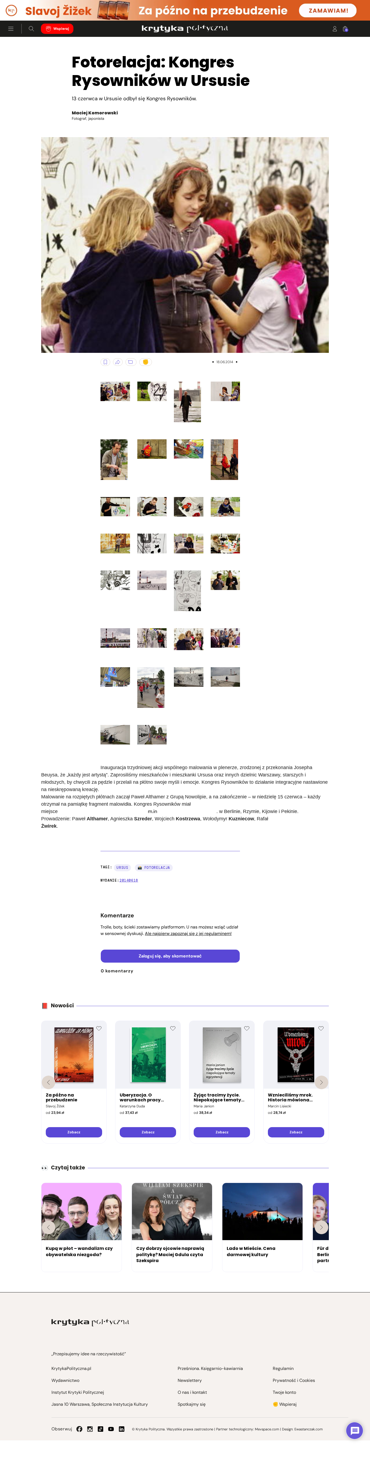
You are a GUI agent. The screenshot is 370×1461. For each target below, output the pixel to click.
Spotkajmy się (192, 1404)
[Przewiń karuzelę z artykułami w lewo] (48, 1227)
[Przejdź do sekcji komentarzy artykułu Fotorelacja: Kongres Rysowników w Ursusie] (131, 362)
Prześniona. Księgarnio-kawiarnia (210, 1368)
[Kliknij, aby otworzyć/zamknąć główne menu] (11, 29)
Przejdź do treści (27, 7)
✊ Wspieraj (285, 1404)
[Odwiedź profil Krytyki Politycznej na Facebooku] (79, 1429)
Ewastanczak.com (308, 1429)
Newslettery (190, 1380)
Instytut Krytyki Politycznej (77, 1392)
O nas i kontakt (192, 1392)
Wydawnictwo (65, 1380)
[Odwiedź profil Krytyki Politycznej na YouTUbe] (111, 1429)
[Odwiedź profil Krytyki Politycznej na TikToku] (100, 1429)
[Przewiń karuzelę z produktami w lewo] (48, 1082)
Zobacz (73, 1132)
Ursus (122, 867)
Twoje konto (284, 1392)
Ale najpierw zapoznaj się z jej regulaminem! (188, 933)
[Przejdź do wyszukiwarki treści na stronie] (31, 28)
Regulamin (283, 1368)
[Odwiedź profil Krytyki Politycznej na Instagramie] (90, 1429)
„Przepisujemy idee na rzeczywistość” (88, 1354)
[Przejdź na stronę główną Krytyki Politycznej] (90, 1323)
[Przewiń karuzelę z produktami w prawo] (321, 1082)
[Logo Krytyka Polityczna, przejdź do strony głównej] (185, 29)
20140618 (128, 880)
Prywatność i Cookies (294, 1380)
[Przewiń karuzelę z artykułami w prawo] (321, 1227)
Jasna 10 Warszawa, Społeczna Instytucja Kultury (99, 1404)
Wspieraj (61, 29)
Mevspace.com (267, 1429)
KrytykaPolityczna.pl (71, 1368)
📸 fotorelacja (154, 867)
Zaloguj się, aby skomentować (170, 956)
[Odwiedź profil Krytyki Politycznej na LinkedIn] (121, 1429)
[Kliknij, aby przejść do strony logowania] (335, 28)
